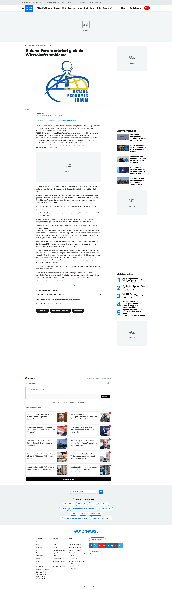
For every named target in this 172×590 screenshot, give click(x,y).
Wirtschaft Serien (41, 45)
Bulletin (55, 544)
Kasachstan (42, 310)
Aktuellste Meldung (44, 8)
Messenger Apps (58, 558)
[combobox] (98, 2)
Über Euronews (74, 542)
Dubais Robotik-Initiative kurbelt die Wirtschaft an (52, 304)
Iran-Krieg (68, 504)
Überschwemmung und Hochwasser (74, 518)
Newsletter (95, 551)
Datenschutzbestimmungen (78, 553)
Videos (38, 564)
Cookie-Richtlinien (75, 550)
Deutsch (26, 2)
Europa (57, 8)
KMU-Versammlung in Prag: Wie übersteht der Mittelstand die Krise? (58, 299)
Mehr (70, 538)
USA (73, 513)
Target (49, 45)
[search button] (88, 2)
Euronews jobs (73, 558)
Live (146, 8)
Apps (54, 555)
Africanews (56, 564)
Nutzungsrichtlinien (75, 547)
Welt (64, 8)
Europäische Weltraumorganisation (84, 508)
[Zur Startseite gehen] (29, 8)
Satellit (64, 508)
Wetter (55, 547)
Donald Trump (95, 513)
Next (86, 8)
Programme (40, 566)
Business (71, 8)
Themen (39, 538)
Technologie (106, 508)
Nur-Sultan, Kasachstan (60, 310)
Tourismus (96, 518)
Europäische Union (100, 504)
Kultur (92, 8)
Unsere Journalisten (42, 569)
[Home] (26, 45)
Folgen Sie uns (57, 553)
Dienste (55, 538)
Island (108, 518)
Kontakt (71, 555)
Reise (80, 8)
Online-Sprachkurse (59, 566)
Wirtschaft (78, 310)
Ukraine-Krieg (83, 504)
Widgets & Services (59, 561)
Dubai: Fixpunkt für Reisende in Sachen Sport (50, 294)
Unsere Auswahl (126, 130)
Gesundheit (107, 8)
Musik (83, 513)
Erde (99, 8)
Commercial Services (76, 544)
